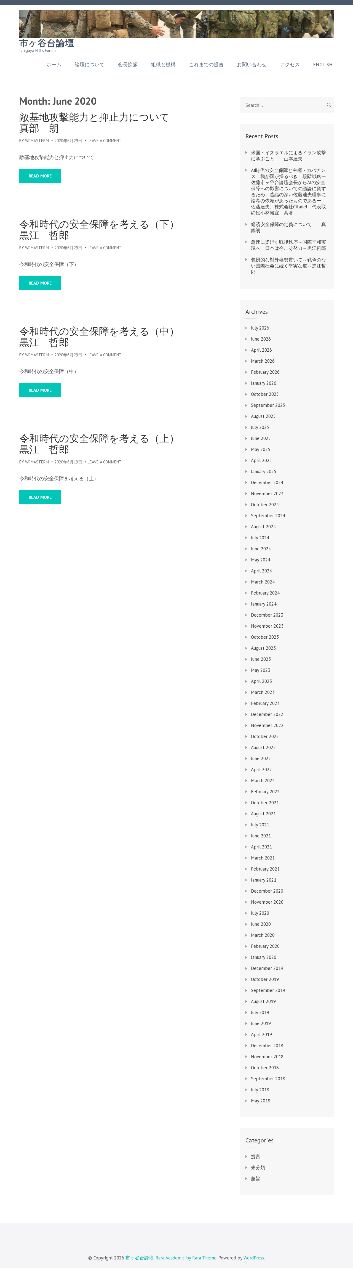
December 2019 (267, 968)
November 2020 (267, 902)
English (323, 65)
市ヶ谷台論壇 (46, 43)
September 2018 (268, 1078)
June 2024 (261, 548)
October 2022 (265, 736)
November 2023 (267, 626)
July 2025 (260, 427)
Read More (40, 176)
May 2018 (260, 1100)
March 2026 (263, 361)
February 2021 (265, 869)
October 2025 (265, 394)
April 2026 (261, 350)
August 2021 (263, 813)
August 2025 (263, 416)
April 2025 (261, 460)
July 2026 (260, 328)
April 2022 (261, 769)
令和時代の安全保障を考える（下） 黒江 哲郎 (122, 230)
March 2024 (263, 582)
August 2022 (263, 747)
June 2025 (261, 438)
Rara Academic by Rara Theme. (186, 1258)
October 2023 (265, 637)
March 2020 (263, 935)
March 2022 (263, 780)
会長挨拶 (128, 65)
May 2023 (260, 670)
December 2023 (267, 615)
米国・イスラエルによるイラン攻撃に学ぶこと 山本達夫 (288, 156)
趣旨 (255, 1178)
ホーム (54, 65)
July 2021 (260, 824)
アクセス (290, 65)
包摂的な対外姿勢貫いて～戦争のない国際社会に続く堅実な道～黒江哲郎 (288, 266)
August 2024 (263, 526)
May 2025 (260, 449)
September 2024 (268, 515)
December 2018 (267, 1045)
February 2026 (265, 372)
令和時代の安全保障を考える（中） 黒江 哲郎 (122, 337)
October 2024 (265, 504)
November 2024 (267, 493)
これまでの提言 (206, 65)
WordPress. (254, 1258)
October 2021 (265, 802)
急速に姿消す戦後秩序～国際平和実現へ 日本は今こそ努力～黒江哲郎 (288, 245)
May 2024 (260, 560)
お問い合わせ (252, 65)
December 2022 (267, 714)
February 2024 (265, 593)
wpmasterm (37, 140)
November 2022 (267, 725)
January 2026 (263, 383)
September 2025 (268, 405)
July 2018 (260, 1089)
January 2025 (263, 471)
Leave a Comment (105, 140)
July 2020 (260, 913)
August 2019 (263, 1001)
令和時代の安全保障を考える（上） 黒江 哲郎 (122, 444)
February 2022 (265, 791)
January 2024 (263, 604)
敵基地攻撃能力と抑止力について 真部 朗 (119, 123)
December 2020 (267, 891)
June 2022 (261, 758)
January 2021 (263, 880)
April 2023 (261, 681)
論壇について (90, 65)
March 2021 (263, 858)
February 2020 (265, 946)
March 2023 (263, 692)
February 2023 (265, 703)
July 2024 (260, 537)
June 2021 (261, 836)
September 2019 (268, 990)
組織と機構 (163, 65)
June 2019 (261, 1023)
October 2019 (265, 979)
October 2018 (265, 1067)
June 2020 (261, 924)
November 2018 (267, 1056)
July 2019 (260, 1012)
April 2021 (261, 847)
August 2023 (263, 648)
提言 (255, 1156)
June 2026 (261, 339)
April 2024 (261, 571)
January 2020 (263, 957)
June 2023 (261, 659)
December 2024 (267, 482)
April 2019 (261, 1034)
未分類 (258, 1167)
